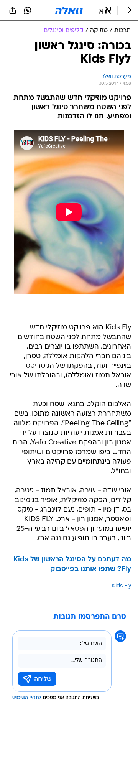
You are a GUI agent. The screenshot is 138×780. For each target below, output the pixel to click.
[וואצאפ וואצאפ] (27, 10)
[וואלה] (69, 10)
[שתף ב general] (12, 10)
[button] (105, 10)
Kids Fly (121, 586)
